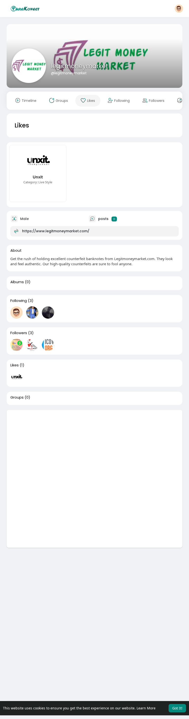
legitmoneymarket (79, 66)
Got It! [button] (177, 708)
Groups (17, 397)
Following (18, 301)
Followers (18, 333)
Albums (17, 282)
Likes (14, 365)
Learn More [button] (146, 708)
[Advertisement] (95, 444)
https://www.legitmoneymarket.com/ (55, 231)
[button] (179, 8)
